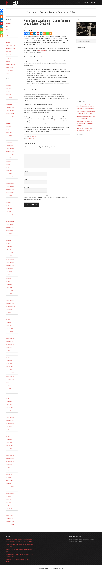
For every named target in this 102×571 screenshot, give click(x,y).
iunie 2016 (8, 433)
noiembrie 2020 (10, 300)
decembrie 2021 (10, 259)
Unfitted (34, 136)
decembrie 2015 (10, 452)
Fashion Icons (9, 36)
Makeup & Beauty (10, 45)
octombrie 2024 (10, 151)
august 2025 (9, 120)
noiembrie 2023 (10, 186)
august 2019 (9, 347)
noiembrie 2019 (10, 338)
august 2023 (9, 196)
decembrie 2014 (10, 486)
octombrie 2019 (10, 341)
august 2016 (9, 426)
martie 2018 (9, 388)
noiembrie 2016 (10, 417)
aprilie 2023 (9, 208)
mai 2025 (8, 129)
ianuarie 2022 (9, 256)
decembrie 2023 (10, 183)
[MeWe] (41, 33)
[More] (50, 33)
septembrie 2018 (10, 379)
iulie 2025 (8, 123)
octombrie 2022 (10, 227)
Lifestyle (8, 42)
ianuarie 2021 (9, 294)
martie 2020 (9, 325)
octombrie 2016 (10, 420)
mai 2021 (8, 281)
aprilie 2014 (9, 509)
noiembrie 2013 (10, 524)
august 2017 (9, 395)
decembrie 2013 (10, 521)
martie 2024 (9, 173)
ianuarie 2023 (9, 218)
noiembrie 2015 (10, 455)
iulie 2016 (8, 430)
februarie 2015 (9, 480)
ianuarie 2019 (9, 369)
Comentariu (28, 153)
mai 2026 (8, 91)
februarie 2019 (9, 366)
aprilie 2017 (9, 401)
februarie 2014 (9, 515)
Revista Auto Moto (51, 121)
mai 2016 (8, 436)
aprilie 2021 (9, 284)
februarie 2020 (9, 328)
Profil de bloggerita (11, 48)
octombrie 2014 (10, 493)
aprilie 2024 (9, 170)
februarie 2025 (9, 139)
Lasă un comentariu (49, 27)
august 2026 (9, 82)
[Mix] (44, 33)
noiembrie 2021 (10, 262)
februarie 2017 (9, 407)
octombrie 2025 (10, 113)
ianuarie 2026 (9, 104)
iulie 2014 (8, 499)
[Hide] (0, 39)
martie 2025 (9, 136)
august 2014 (9, 496)
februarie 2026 (9, 101)
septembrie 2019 (10, 344)
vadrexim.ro (42, 50)
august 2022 (9, 234)
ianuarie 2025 (9, 142)
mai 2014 (8, 505)
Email (26, 179)
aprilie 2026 (9, 94)
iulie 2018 (8, 382)
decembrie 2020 (10, 297)
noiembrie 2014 (10, 490)
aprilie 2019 (9, 360)
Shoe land (8, 55)
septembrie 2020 (10, 306)
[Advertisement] (86, 74)
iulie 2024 (8, 161)
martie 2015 (9, 477)
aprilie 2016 (9, 439)
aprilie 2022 (9, 246)
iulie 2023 (8, 199)
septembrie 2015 (10, 461)
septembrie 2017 (10, 392)
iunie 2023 (8, 202)
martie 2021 (9, 287)
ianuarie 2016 (9, 449)
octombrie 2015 (10, 458)
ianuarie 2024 (9, 180)
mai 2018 (8, 385)
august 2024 (9, 158)
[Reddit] (31, 33)
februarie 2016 (9, 445)
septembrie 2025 (10, 116)
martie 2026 (9, 98)
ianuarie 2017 (9, 411)
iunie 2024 (8, 164)
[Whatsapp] (47, 33)
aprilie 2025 (9, 132)
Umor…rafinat (9, 70)
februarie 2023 (9, 215)
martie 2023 (9, 211)
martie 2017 (9, 404)
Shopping (8, 58)
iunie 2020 (8, 316)
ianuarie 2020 (9, 332)
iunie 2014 (8, 502)
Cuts (7, 29)
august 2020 (9, 309)
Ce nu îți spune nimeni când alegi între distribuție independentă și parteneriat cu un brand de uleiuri (85, 106)
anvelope (31, 138)
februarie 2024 (9, 177)
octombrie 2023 (10, 189)
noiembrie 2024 (10, 148)
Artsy (7, 26)
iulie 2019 (8, 351)
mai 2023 (8, 205)
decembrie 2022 (10, 221)
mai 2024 (8, 167)
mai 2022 (8, 243)
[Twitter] (28, 33)
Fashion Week (9, 39)
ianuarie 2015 (9, 483)
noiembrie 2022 (10, 224)
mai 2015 (8, 471)
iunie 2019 (8, 354)
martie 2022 (9, 249)
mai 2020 (8, 319)
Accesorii (8, 23)
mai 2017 (8, 398)
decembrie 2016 (10, 414)
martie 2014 (9, 512)
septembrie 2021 (10, 268)
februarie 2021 (9, 290)
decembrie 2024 (10, 145)
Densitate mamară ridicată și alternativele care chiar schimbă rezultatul (84, 123)
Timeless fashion (10, 64)
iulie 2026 (8, 85)
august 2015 (9, 464)
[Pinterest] (38, 33)
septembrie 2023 (10, 192)
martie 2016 (9, 442)
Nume (26, 171)
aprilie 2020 (9, 322)
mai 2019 (8, 357)
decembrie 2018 (10, 373)
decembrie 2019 (10, 335)
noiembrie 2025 (10, 110)
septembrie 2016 (10, 423)
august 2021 (9, 271)
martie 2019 (9, 363)
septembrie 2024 (10, 154)
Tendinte (8, 61)
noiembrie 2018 (10, 376)
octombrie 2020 (10, 303)
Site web (26, 187)
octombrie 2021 (10, 265)
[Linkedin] (34, 33)
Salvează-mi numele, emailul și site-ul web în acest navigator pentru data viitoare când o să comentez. (46, 198)
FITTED (18, 2)
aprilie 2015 (9, 474)
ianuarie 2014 (9, 518)
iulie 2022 (8, 237)
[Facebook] (25, 33)
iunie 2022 (8, 240)
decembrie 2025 (10, 107)
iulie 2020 (8, 313)
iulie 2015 (8, 468)
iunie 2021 (8, 278)
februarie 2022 (9, 253)
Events (7, 32)
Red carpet (8, 51)
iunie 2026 (8, 88)
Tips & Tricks (9, 67)
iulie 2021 (8, 275)
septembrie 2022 (10, 230)
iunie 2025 (8, 126)
